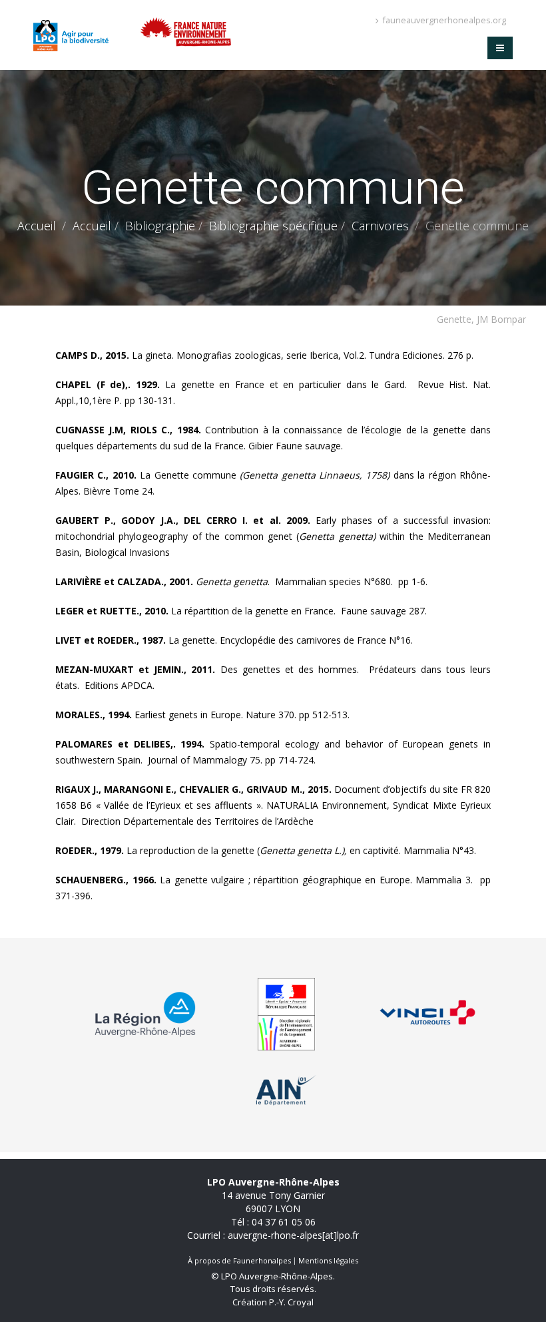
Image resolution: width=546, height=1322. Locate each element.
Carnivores (380, 226)
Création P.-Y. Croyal (273, 1302)
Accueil (36, 226)
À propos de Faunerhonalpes (239, 1260)
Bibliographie (160, 226)
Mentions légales (328, 1260)
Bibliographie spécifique (273, 226)
